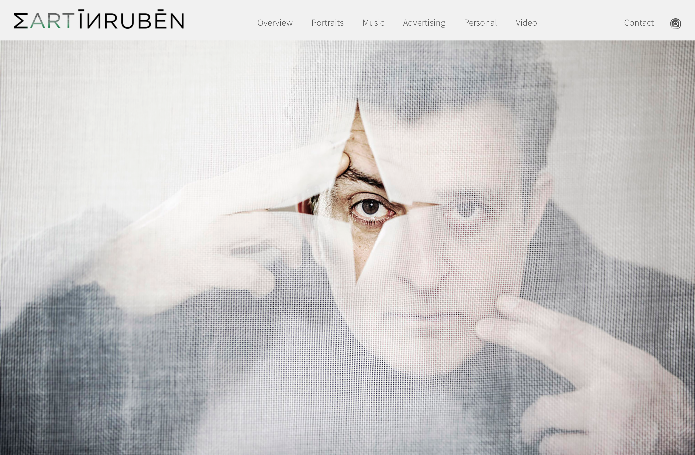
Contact (639, 22)
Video (526, 22)
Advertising (424, 22)
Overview (275, 22)
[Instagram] (675, 26)
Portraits (327, 22)
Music (373, 22)
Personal (480, 22)
